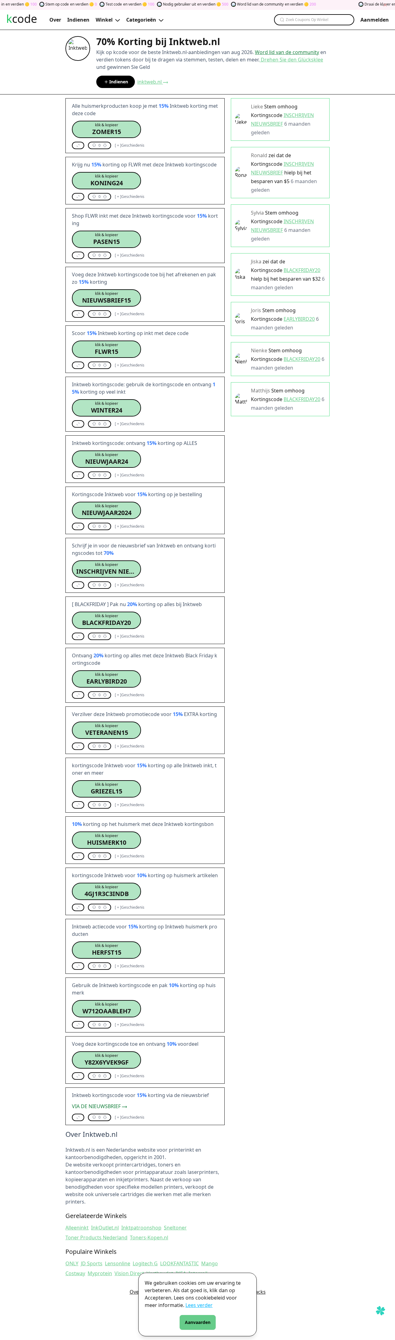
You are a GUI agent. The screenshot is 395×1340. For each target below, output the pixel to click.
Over (135, 1291)
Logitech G (145, 1263)
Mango (209, 1263)
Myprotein (100, 1273)
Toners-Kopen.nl (149, 1237)
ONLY (71, 1263)
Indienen (118, 82)
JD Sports (91, 1263)
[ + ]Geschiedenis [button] (129, 145)
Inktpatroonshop (141, 1227)
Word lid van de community (287, 52)
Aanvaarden (197, 1322)
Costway (75, 1273)
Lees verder (199, 1305)
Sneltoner (175, 1227)
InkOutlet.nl (105, 1227)
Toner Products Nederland (96, 1237)
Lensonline (117, 1263)
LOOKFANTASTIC (179, 1263)
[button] (106, 129)
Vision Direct (129, 1273)
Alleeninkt (77, 1227)
